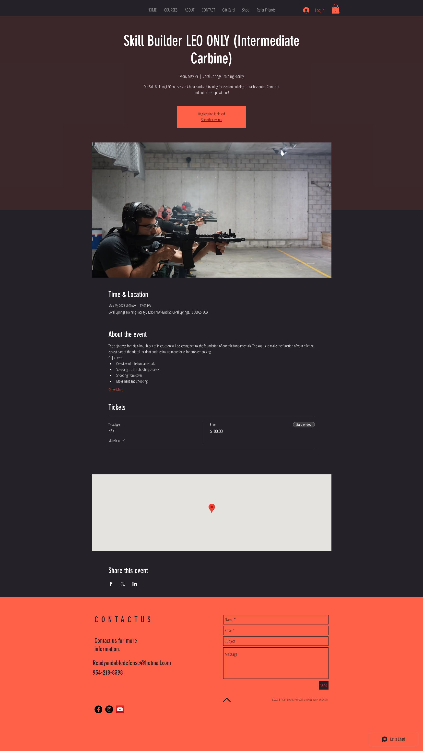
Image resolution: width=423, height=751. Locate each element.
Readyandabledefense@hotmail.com (132, 663)
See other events (211, 119)
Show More (115, 389)
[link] (335, 9)
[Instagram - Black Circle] (109, 709)
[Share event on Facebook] (110, 584)
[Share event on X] (122, 584)
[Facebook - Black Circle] (98, 709)
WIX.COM (323, 699)
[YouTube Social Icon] (120, 709)
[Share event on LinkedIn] (134, 584)
